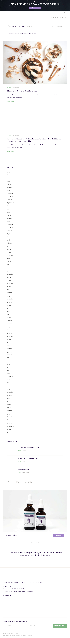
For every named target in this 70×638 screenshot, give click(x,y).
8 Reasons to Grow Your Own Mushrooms (22, 91)
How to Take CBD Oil (24, 469)
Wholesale (6, 614)
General (9, 87)
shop (18, 612)
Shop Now (59, 535)
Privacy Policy (14, 633)
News (20, 450)
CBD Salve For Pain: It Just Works (28, 447)
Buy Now (35, 8)
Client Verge (29, 635)
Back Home (58, 26)
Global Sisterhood (56, 612)
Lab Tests (6, 612)
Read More (10, 101)
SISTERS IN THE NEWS (27, 612)
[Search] (65, 17)
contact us (45, 612)
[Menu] (65, 13)
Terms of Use (6, 633)
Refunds (37, 612)
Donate (13, 612)
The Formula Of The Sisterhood (28, 458)
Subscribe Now (59, 626)
